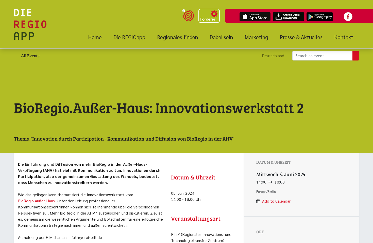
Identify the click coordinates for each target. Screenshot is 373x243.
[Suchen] (355, 55)
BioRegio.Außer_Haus (36, 200)
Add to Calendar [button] (276, 201)
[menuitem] (98, 37)
